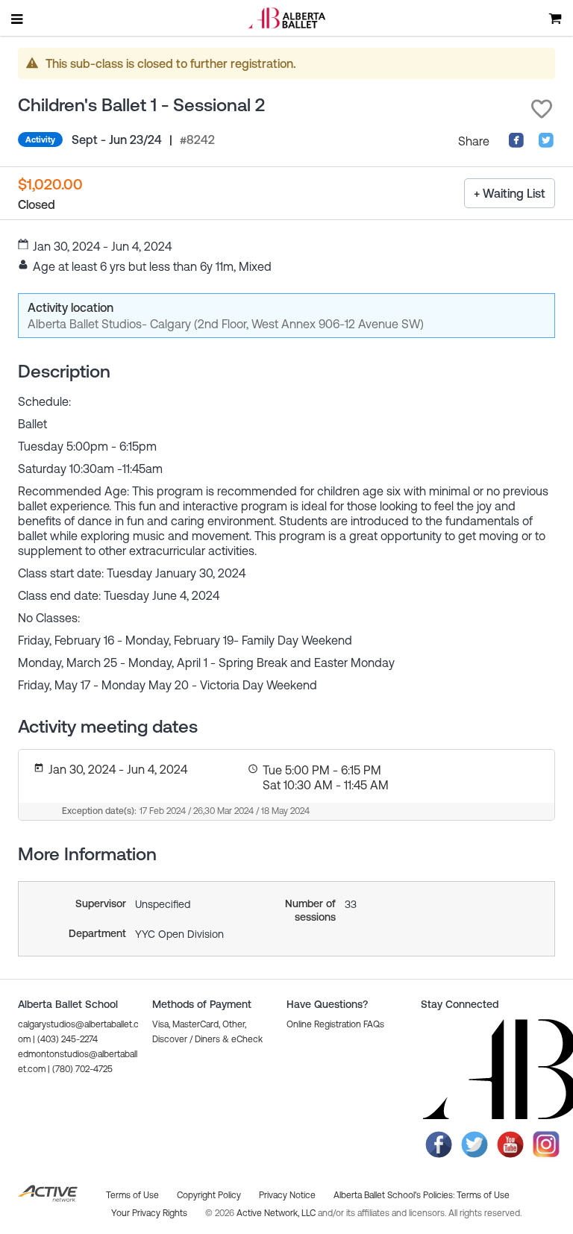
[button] (541, 108)
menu (18, 19)
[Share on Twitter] (546, 144)
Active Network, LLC (277, 1213)
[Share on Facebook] (516, 144)
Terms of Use (483, 1195)
